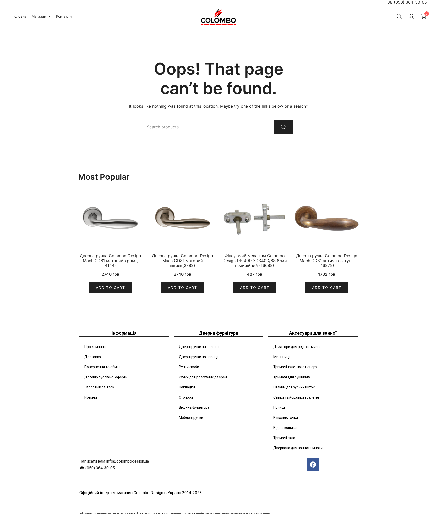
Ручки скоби (189, 367)
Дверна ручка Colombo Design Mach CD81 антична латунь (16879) (326, 260)
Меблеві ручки (191, 418)
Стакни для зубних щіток (294, 387)
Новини (90, 397)
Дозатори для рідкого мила (296, 347)
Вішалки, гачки (285, 418)
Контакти (64, 16)
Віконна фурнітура (194, 407)
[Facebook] (313, 464)
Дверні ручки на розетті (199, 347)
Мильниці (281, 357)
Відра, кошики (285, 428)
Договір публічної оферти (105, 377)
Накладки (187, 387)
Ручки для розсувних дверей (203, 377)
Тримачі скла (284, 438)
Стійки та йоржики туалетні (296, 397)
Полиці (279, 407)
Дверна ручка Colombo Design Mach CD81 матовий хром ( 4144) (110, 260)
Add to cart (110, 287)
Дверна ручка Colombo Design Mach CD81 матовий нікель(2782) (182, 260)
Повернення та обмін (102, 367)
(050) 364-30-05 (100, 468)
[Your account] (411, 16)
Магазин (39, 16)
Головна (20, 16)
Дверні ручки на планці (198, 357)
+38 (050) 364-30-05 (406, 2)
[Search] (283, 127)
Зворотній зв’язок (99, 387)
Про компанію (95, 347)
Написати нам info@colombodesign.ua (114, 461)
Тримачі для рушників (291, 377)
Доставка (92, 357)
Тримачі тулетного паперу (295, 367)
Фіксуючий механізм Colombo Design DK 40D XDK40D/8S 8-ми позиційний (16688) (255, 260)
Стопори (186, 397)
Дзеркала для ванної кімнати (298, 448)
